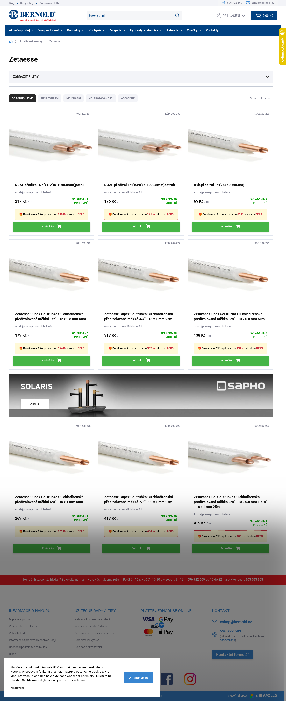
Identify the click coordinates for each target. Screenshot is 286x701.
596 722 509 (196, 579)
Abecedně (128, 98)
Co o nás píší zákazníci (88, 647)
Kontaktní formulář (232, 654)
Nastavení (17, 687)
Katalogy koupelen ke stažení (92, 619)
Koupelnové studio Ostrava (91, 626)
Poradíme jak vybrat (87, 640)
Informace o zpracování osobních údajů (33, 640)
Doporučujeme (22, 98)
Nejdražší (73, 98)
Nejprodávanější (101, 98)
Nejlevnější (50, 98)
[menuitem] (21, 30)
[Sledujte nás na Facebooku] (167, 679)
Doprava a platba (49, 3)
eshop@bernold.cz (236, 621)
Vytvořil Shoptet (237, 695)
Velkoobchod (17, 633)
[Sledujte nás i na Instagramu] (190, 679)
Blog (11, 3)
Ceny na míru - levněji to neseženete (96, 633)
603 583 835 (254, 579)
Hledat (177, 15)
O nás (12, 654)
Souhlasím (141, 678)
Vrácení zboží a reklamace (24, 626)
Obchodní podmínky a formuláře (28, 647)
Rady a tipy (27, 3)
